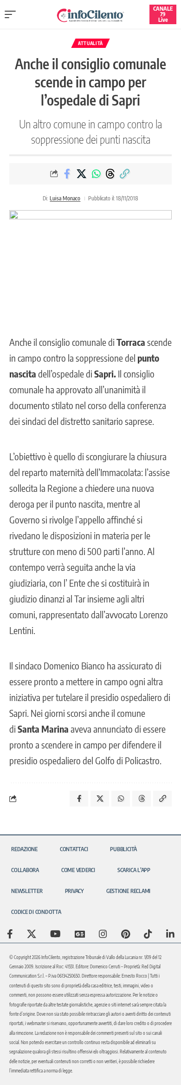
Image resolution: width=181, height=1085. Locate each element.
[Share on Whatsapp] (96, 173)
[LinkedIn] (170, 934)
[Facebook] (10, 934)
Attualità (90, 43)
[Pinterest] (125, 934)
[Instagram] (103, 934)
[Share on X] (81, 173)
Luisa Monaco (65, 198)
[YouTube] (55, 934)
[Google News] (79, 934)
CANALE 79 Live (163, 14)
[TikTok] (148, 934)
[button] (12, 14)
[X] (32, 934)
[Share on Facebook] (67, 173)
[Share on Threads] (110, 173)
